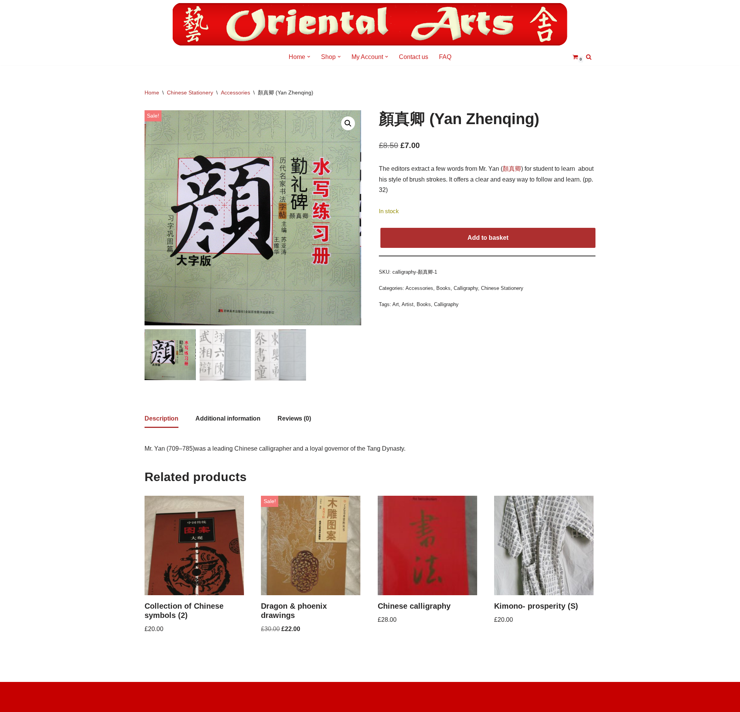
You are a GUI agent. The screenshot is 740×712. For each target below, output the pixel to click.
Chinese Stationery (190, 92)
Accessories (235, 92)
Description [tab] (161, 418)
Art (395, 304)
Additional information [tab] (228, 418)
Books (443, 288)
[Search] (589, 57)
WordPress (160, 702)
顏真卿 (512, 168)
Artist (408, 304)
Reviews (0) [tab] (294, 418)
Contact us (413, 57)
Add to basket (488, 237)
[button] (308, 56)
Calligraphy (466, 288)
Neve (152, 691)
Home (152, 92)
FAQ (445, 57)
